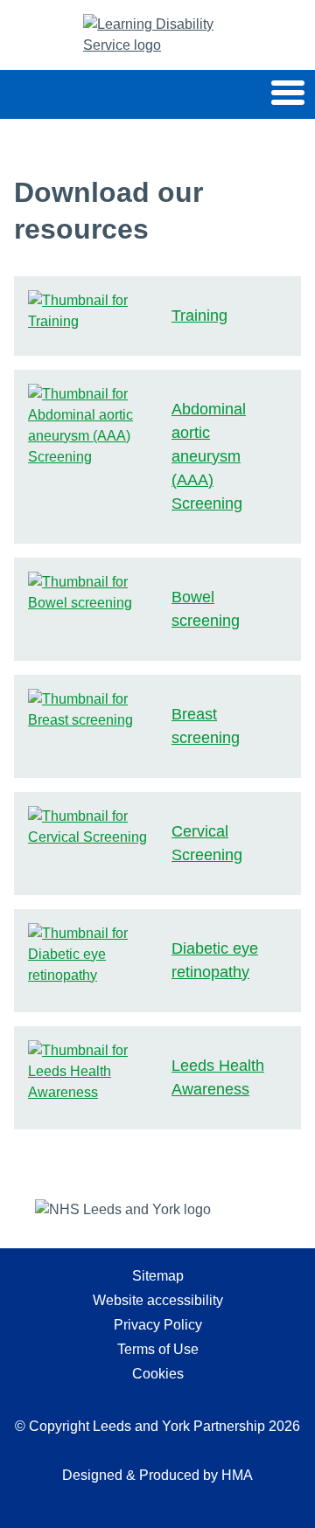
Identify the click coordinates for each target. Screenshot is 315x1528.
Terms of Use (158, 1349)
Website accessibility (158, 1300)
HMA (237, 1475)
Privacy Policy (158, 1324)
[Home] (157, 35)
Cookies (158, 1373)
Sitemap (158, 1275)
